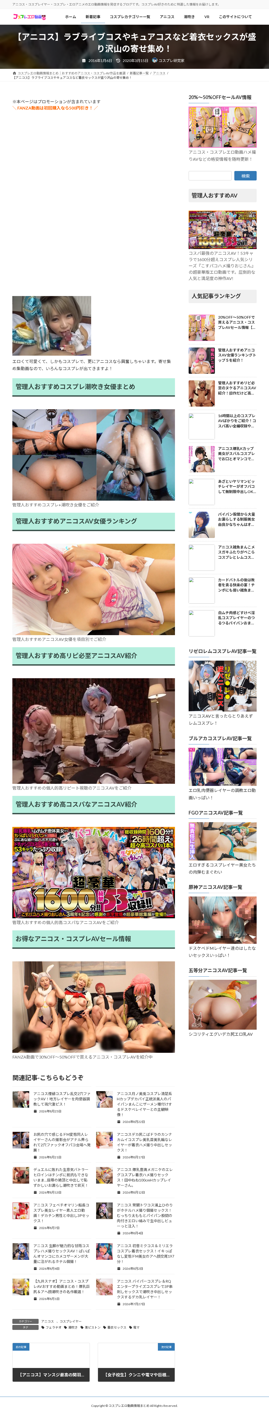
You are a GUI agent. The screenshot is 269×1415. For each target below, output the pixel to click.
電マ (136, 1327)
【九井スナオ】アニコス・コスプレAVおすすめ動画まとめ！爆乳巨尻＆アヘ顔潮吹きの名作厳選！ (61, 1286)
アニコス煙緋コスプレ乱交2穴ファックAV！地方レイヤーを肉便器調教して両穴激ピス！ (62, 1098)
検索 (245, 175)
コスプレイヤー (71, 1321)
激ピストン (93, 1327)
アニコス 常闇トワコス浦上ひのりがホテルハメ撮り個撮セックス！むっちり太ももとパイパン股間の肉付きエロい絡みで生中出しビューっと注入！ (145, 1215)
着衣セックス (116, 1327)
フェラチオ (53, 1327)
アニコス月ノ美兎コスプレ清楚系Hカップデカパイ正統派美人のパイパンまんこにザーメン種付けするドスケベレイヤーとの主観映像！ (144, 1104)
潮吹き (73, 1327)
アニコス (47, 1321)
